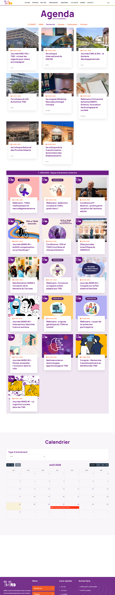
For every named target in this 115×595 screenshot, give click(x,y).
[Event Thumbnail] (22, 39)
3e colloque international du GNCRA (54, 56)
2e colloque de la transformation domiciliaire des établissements (54, 151)
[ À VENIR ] (32, 24)
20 (63, 497)
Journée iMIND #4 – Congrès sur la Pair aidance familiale (89, 286)
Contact (90, 3)
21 (78, 497)
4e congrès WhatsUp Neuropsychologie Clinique (56, 102)
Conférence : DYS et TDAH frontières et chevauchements (56, 247)
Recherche (50, 24)
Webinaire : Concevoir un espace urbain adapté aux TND (57, 286)
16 (107, 489)
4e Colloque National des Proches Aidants (21, 149)
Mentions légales (85, 590)
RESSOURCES (53, 3)
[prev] (8, 465)
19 (49, 497)
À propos (35, 3)
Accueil (27, 3)
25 (34, 504)
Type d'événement (17, 452)
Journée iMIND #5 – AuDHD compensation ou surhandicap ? (23, 247)
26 (49, 504)
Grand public (72, 24)
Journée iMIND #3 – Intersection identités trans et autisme (23, 324)
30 (63, 474)
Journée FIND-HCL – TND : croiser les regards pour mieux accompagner (20, 57)
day (103, 465)
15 (93, 489)
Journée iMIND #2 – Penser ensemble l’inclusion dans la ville (22, 364)
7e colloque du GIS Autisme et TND (20, 100)
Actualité (74, 3)
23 (107, 497)
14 (78, 489)
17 (20, 497)
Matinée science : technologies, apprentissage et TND (57, 363)
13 (63, 489)
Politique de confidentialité (88, 587)
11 (34, 489)
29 (49, 474)
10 (20, 489)
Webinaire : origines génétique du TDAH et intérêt (57, 324)
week (98, 465)
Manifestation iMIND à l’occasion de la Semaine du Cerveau (23, 286)
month (93, 465)
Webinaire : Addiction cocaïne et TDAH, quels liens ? (57, 206)
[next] (12, 465)
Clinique (61, 24)
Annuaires (64, 3)
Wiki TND (43, 3)
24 (20, 504)
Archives (83, 24)
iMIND (41, 24)
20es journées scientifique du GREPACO (87, 247)
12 (49, 489)
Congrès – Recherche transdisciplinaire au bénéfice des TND (90, 363)
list (107, 465)
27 (20, 474)
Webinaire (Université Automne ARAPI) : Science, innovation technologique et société (92, 105)
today (18, 465)
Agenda (82, 3)
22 (93, 497)
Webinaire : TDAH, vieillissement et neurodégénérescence (23, 206)
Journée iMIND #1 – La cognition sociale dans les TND (23, 404)
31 (78, 474)
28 (34, 474)
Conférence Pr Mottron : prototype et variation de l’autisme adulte (91, 207)
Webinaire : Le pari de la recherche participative (90, 324)
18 (34, 497)
